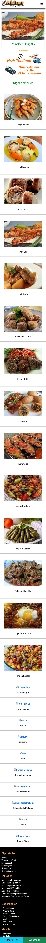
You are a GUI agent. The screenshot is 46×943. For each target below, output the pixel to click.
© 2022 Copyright (9, 871)
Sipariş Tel (12, 939)
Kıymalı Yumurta (9, 924)
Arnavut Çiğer (8, 911)
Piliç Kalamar (8, 908)
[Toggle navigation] (41, 4)
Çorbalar (7, 936)
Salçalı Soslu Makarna (12, 916)
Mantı (5, 919)
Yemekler (7, 933)
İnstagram (8, 866)
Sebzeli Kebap (9, 914)
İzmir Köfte (7, 922)
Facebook (7, 863)
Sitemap (7, 868)
